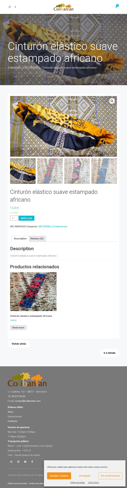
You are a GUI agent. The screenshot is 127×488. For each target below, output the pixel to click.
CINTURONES (31, 67)
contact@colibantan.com (28, 401)
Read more (18, 327)
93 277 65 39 (18, 396)
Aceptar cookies (59, 475)
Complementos (59, 226)
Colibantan (14, 67)
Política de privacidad (17, 483)
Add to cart (26, 218)
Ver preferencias (110, 475)
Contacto (12, 421)
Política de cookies (77, 482)
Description (20, 238)
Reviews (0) (37, 238)
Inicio (10, 411)
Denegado (84, 475)
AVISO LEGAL (93, 482)
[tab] (20, 239)
